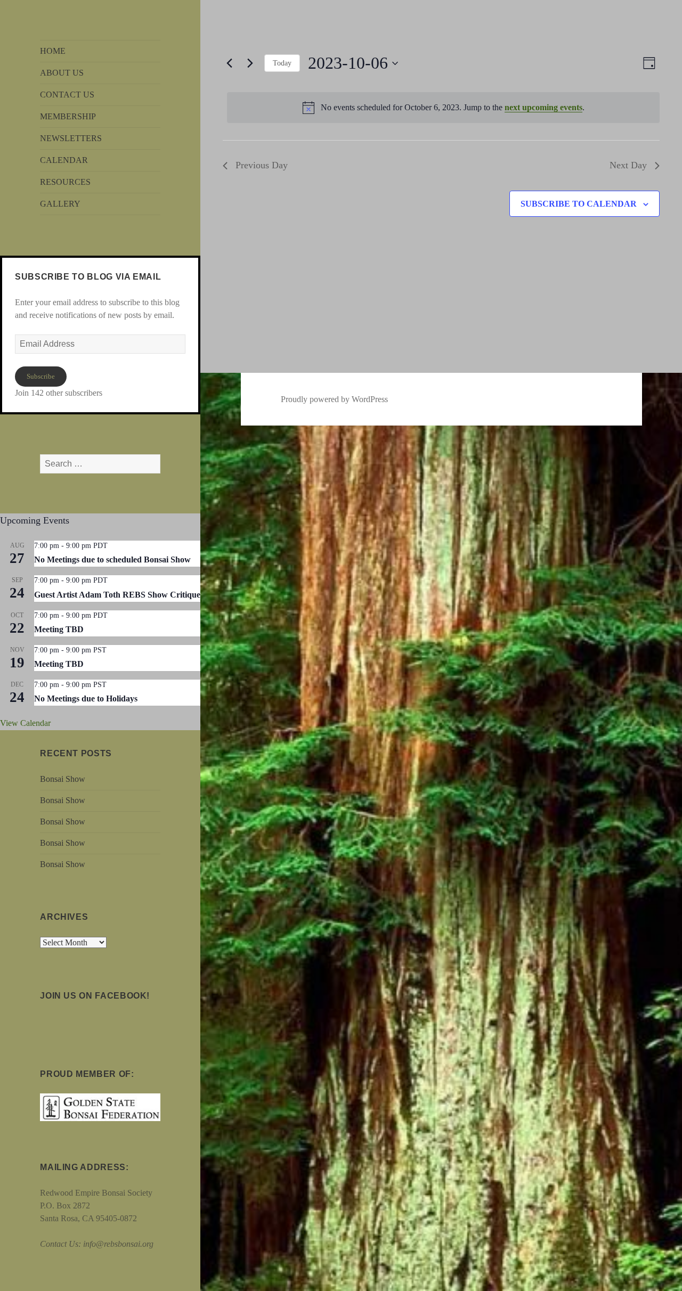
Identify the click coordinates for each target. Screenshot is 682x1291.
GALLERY (60, 203)
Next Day (628, 165)
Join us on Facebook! (95, 995)
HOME (53, 50)
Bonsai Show (62, 778)
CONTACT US (67, 94)
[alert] (443, 107)
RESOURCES (65, 181)
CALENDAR (64, 160)
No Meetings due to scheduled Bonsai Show (112, 559)
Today (282, 63)
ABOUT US (62, 72)
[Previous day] (229, 63)
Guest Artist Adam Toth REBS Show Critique (117, 594)
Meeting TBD (59, 629)
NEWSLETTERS (71, 138)
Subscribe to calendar (579, 203)
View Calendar (25, 723)
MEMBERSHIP (68, 116)
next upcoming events (543, 107)
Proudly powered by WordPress (334, 399)
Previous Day (262, 165)
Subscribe (41, 376)
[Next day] (249, 63)
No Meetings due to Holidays (85, 698)
